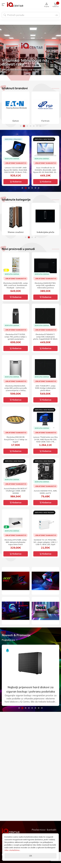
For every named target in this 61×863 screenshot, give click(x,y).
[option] (30, 49)
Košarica (16, 181)
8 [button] (42, 708)
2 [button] (24, 126)
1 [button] (21, 126)
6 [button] (37, 126)
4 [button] (30, 126)
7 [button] (40, 126)
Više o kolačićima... (12, 850)
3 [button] (27, 126)
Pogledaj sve (8, 640)
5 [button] (34, 126)
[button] (4, 4)
